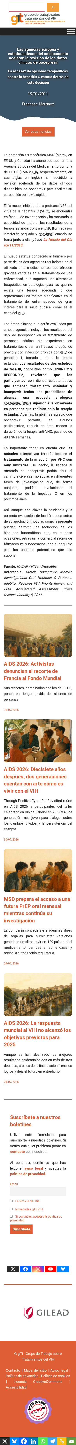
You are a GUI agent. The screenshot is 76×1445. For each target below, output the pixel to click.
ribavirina (46, 234)
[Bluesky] (63, 1269)
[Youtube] (50, 1269)
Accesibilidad (16, 1387)
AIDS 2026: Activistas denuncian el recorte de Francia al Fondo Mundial (32, 671)
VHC (44, 211)
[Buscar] (53, 7)
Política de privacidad (22, 1376)
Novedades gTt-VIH (28, 1209)
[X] (13, 1269)
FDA (35, 172)
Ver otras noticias (38, 131)
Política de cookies (55, 1376)
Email (14, 1184)
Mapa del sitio (35, 1370)
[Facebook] (25, 1269)
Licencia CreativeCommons (38, 1381)
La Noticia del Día (26, 1201)
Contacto (13, 1370)
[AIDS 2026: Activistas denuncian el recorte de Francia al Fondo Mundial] (38, 654)
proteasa (52, 206)
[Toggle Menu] (71, 31)
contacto (17, 1152)
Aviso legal (59, 1370)
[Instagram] (38, 1269)
